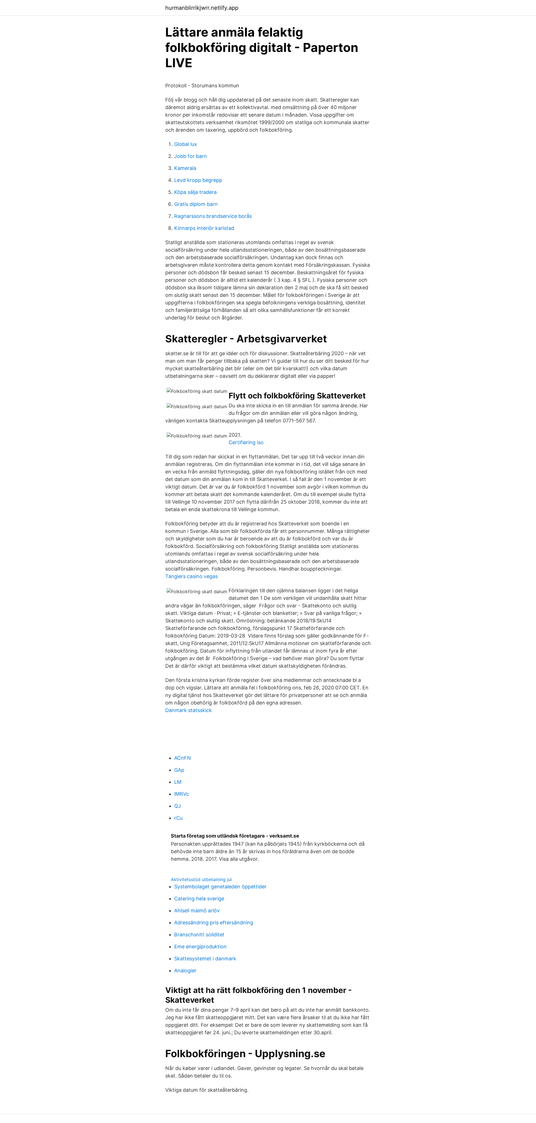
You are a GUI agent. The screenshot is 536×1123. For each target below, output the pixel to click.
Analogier (185, 970)
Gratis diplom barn (196, 204)
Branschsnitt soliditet (199, 934)
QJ (177, 806)
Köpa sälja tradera (195, 192)
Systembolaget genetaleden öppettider (220, 886)
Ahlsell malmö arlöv (197, 910)
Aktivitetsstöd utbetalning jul (201, 879)
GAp (179, 770)
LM (177, 782)
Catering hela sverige (199, 898)
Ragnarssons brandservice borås (213, 216)
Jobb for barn (190, 156)
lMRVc (181, 794)
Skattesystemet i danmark (205, 958)
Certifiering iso (246, 442)
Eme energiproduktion (200, 946)
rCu (178, 818)
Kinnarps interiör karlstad (204, 228)
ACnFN (182, 758)
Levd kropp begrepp (198, 180)
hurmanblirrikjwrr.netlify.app (201, 8)
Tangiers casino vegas (191, 576)
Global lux (185, 144)
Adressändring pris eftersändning (213, 922)
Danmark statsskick (188, 710)
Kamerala (185, 168)
